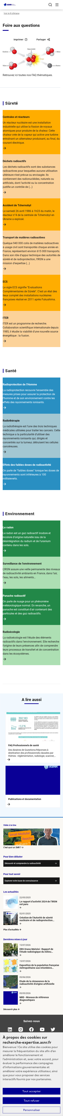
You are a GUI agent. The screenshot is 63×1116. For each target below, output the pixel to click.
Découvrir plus (10, 1009)
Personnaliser (31, 1110)
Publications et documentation (24, 799)
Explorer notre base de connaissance (21, 881)
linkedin (10, 1029)
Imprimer (18, 39)
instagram (20, 1029)
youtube (42, 1029)
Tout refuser (31, 1101)
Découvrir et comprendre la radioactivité (23, 863)
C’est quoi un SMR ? (12, 847)
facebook (31, 1029)
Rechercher (50, 4)
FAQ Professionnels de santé (23, 745)
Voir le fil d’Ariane (11, 13)
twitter (53, 1029)
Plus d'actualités (11, 929)
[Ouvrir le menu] (57, 4)
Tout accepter (31, 1091)
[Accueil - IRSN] (10, 5)
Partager (41, 39)
